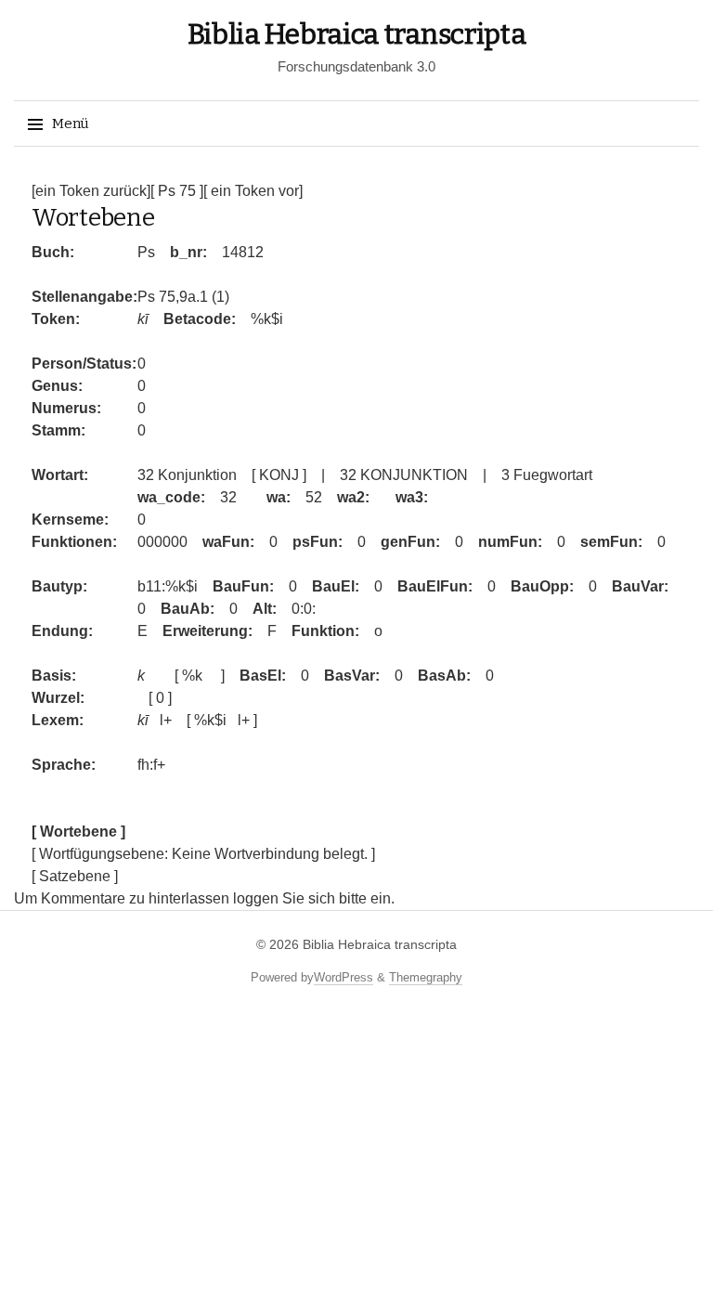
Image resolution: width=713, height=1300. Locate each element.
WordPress (343, 977)
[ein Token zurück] (91, 191)
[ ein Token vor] (253, 191)
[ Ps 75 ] (176, 191)
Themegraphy (425, 977)
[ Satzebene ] (75, 876)
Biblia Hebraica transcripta (357, 34)
